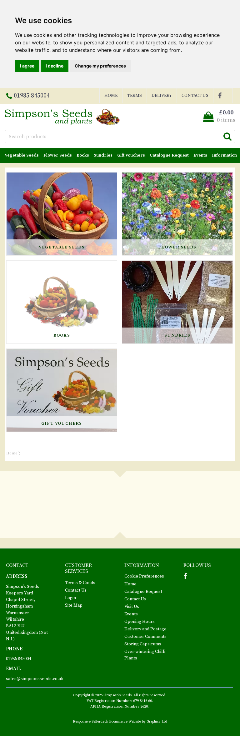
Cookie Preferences (144, 576)
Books (83, 155)
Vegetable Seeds (22, 155)
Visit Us (131, 606)
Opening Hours (139, 621)
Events (200, 155)
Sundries (103, 155)
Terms (134, 95)
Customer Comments (145, 636)
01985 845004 (18, 659)
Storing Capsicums (142, 644)
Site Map (73, 605)
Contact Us (195, 95)
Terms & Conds (80, 583)
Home (111, 95)
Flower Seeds (57, 155)
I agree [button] (27, 65)
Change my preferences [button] (100, 65)
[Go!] (227, 136)
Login (70, 598)
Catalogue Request (169, 155)
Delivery (162, 95)
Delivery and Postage (145, 629)
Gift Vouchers (131, 155)
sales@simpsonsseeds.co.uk (34, 679)
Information (224, 155)
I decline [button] (54, 65)
